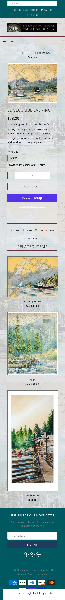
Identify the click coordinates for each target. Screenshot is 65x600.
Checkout (32, 15)
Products (29, 52)
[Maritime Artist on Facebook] (26, 554)
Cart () (48, 10)
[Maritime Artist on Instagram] (32, 554)
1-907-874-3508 (20, 10)
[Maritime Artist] (33, 28)
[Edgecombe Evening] (33, 83)
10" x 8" (13, 158)
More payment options (33, 206)
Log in (35, 10)
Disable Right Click (28, 593)
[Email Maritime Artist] (38, 554)
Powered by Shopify (37, 573)
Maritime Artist (24, 569)
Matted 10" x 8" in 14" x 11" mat (27, 165)
